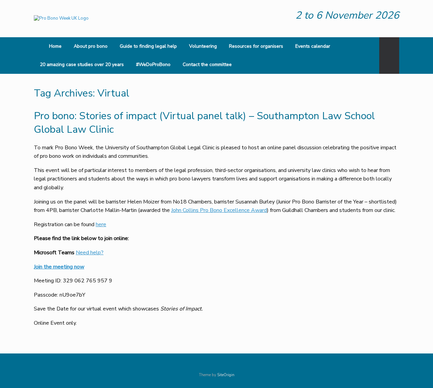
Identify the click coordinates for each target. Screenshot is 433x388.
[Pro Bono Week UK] (61, 18)
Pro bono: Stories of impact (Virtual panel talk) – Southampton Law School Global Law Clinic (204, 123)
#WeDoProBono (153, 64)
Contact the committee (207, 64)
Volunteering (203, 46)
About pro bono (91, 46)
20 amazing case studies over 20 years (82, 64)
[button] (389, 55)
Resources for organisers (256, 46)
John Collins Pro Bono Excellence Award (219, 210)
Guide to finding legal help (148, 46)
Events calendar (312, 46)
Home (55, 46)
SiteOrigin (225, 375)
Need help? (90, 252)
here (101, 224)
